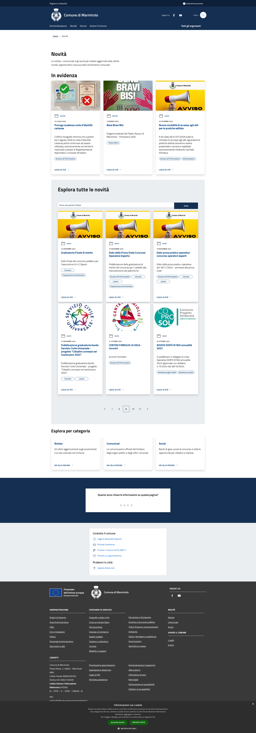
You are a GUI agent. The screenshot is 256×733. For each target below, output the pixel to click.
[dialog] (128, 717)
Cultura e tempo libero (99, 622)
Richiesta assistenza (98, 679)
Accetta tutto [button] (117, 722)
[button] (128, 728)
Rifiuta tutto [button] (138, 722)
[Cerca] (203, 15)
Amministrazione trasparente (142, 665)
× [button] (253, 704)
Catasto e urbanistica (98, 641)
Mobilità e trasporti (97, 651)
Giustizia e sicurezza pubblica (142, 622)
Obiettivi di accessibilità (139, 689)
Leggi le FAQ (94, 674)
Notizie (62, 116)
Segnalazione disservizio (100, 670)
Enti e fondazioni (57, 631)
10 (133, 409)
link (153, 717)
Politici (53, 636)
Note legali (133, 679)
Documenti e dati (57, 646)
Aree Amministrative (59, 622)
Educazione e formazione (140, 617)
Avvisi (167, 116)
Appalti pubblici (96, 636)
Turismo (92, 646)
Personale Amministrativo (61, 641)
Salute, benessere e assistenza (142, 636)
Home (55, 36)
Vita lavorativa (95, 627)
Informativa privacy (137, 674)
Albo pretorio (134, 670)
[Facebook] (172, 15)
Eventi (171, 645)
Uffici (52, 627)
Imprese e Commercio (99, 631)
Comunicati (173, 622)
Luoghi (171, 640)
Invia (186, 205)
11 (140, 409)
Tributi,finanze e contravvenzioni (143, 627)
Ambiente (133, 631)
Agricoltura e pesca (137, 646)
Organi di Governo (58, 617)
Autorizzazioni (135, 641)
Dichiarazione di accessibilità (141, 684)
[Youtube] (179, 15)
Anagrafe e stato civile (99, 617)
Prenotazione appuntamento (102, 665)
